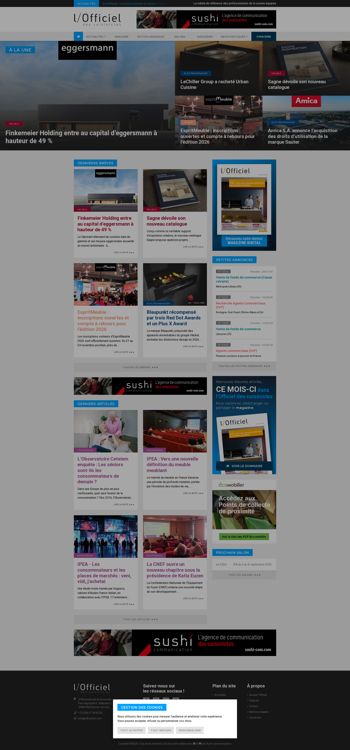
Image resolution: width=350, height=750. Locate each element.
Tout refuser (161, 730)
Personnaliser (190, 730)
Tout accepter (131, 730)
